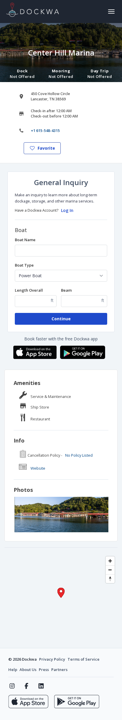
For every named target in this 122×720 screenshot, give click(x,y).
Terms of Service (83, 659)
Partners (59, 669)
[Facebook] (26, 686)
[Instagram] (12, 686)
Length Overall (29, 290)
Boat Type (24, 265)
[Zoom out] (110, 569)
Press (44, 669)
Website (37, 468)
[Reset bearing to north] (110, 578)
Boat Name (25, 239)
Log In (67, 210)
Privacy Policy (52, 659)
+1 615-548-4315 (45, 130)
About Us (28, 669)
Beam (66, 290)
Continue (61, 318)
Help (12, 669)
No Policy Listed (79, 455)
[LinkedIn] (41, 686)
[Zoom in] (110, 560)
